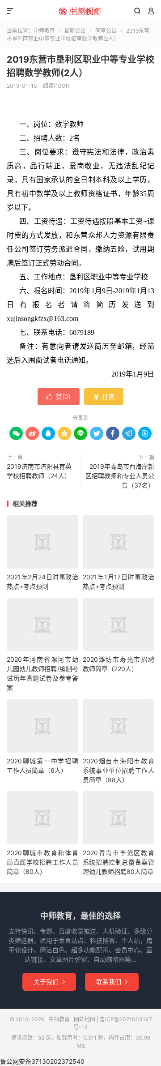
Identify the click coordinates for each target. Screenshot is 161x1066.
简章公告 (106, 30)
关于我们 (49, 981)
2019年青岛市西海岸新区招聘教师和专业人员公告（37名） (119, 475)
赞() (59, 396)
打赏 (103, 396)
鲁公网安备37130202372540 (42, 1061)
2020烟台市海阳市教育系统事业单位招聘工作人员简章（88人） (118, 770)
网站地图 (84, 1019)
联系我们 (111, 981)
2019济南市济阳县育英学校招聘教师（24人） (39, 470)
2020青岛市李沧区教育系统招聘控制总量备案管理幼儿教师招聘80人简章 (118, 862)
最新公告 (75, 30)
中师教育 (80, 11)
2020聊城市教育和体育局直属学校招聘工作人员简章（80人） (42, 862)
